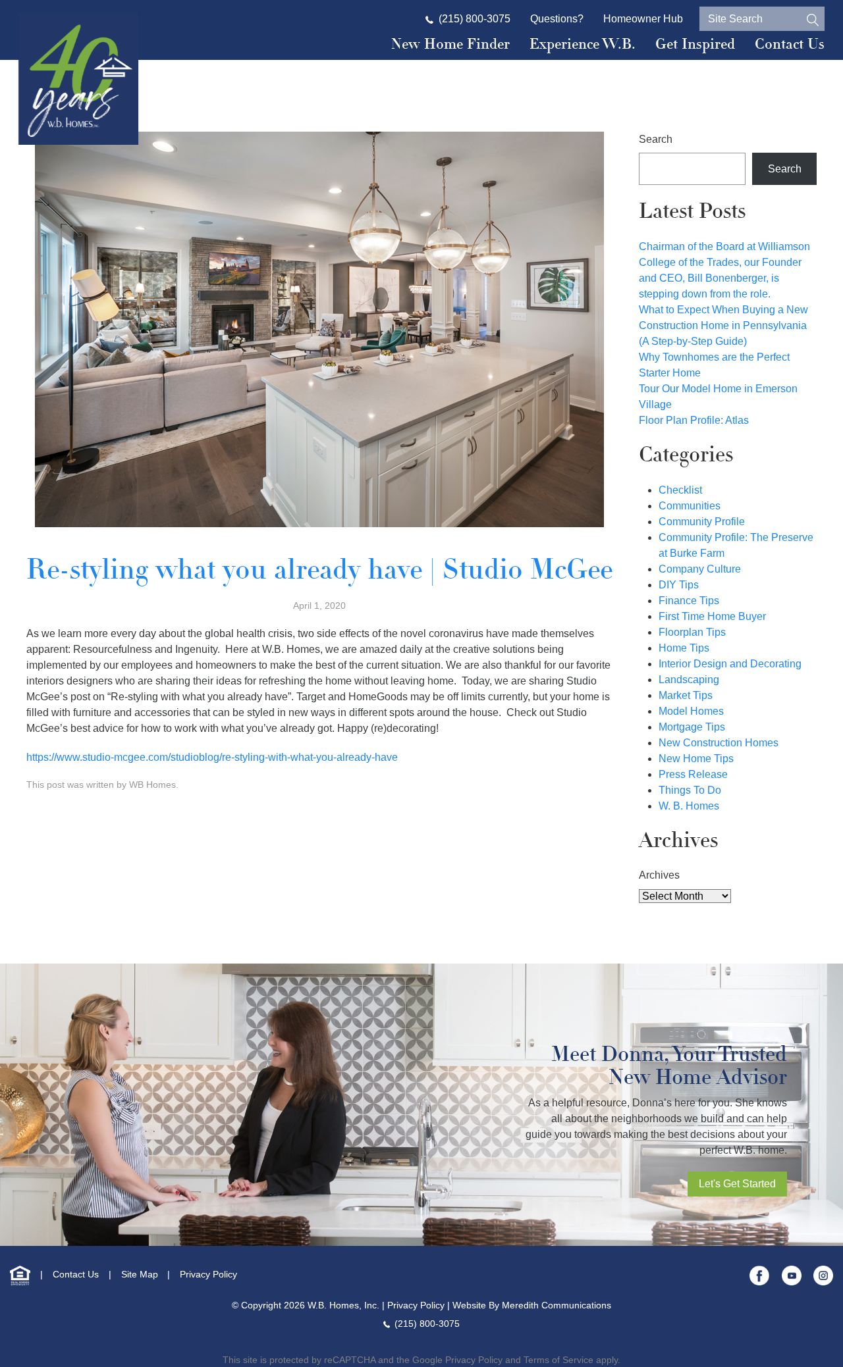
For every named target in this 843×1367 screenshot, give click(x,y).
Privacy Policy (208, 1274)
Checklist (680, 490)
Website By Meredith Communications (531, 1305)
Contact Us (790, 44)
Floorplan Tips (692, 632)
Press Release (693, 774)
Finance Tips (689, 600)
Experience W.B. (583, 44)
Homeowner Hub (643, 18)
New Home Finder (450, 44)
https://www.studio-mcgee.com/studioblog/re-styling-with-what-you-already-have (212, 757)
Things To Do (690, 790)
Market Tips (686, 695)
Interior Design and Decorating (730, 663)
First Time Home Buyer (712, 616)
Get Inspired (695, 44)
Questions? (557, 18)
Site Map (139, 1274)
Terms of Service (558, 1359)
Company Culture (700, 569)
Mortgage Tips (692, 727)
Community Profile (702, 521)
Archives (659, 875)
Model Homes (691, 711)
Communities (690, 505)
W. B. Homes (689, 806)
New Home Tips (696, 758)
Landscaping (689, 679)
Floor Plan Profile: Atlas (694, 420)
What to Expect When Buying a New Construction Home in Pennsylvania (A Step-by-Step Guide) (723, 325)
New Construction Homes (718, 742)
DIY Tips (679, 584)
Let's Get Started (737, 1183)
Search (655, 139)
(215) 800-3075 (474, 18)
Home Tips (684, 648)
